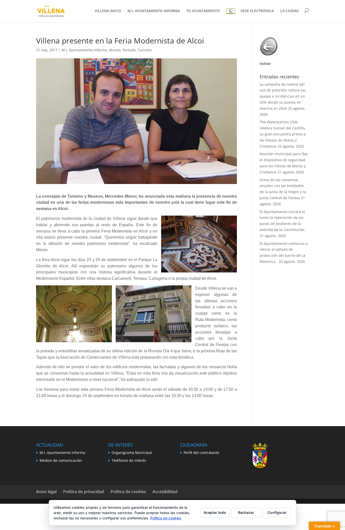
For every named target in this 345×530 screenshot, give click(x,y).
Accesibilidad (165, 491)
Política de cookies (128, 491)
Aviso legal (46, 491)
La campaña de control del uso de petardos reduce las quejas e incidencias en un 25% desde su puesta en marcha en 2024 (283, 96)
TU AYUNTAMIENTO (203, 11)
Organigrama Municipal (132, 452)
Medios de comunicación (61, 460)
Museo (114, 50)
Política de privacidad (83, 491)
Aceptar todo (215, 512)
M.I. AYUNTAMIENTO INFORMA (154, 11)
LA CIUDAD (289, 11)
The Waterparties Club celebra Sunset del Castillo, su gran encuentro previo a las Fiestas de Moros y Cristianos (283, 134)
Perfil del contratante (201, 452)
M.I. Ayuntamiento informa (84, 50)
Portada (129, 50)
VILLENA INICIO (108, 11)
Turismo (145, 50)
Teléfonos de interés (129, 460)
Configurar (276, 512)
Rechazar (246, 512)
